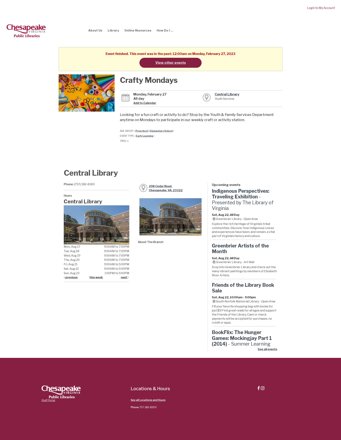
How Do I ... (165, 30)
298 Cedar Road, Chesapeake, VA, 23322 (166, 188)
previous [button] (71, 277)
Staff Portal (48, 400)
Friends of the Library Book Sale (243, 288)
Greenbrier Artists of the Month (240, 248)
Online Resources (138, 30)
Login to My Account (321, 8)
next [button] (124, 277)
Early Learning (144, 136)
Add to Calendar (144, 103)
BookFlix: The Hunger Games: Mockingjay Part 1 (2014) (242, 341)
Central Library (227, 94)
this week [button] (96, 277)
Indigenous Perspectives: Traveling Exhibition (243, 199)
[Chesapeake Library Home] (26, 30)
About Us (95, 30)
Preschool (142, 131)
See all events (267, 349)
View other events (170, 62)
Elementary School (161, 131)
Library (113, 30)
